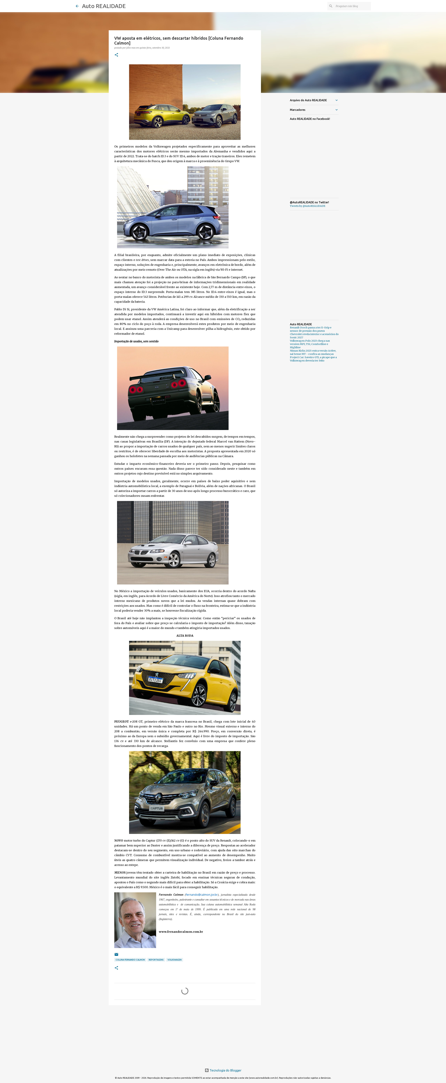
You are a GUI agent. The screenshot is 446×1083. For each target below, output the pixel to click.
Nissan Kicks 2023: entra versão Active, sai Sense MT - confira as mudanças (313, 352)
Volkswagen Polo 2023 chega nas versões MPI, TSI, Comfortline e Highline (310, 344)
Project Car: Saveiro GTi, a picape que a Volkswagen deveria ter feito (313, 359)
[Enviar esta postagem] (116, 956)
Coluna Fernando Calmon (130, 960)
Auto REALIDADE (104, 6)
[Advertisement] (184, 1034)
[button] (116, 55)
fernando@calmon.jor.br (202, 895)
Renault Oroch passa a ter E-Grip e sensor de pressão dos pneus (310, 329)
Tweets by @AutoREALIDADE (307, 206)
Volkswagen (175, 960)
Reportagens (156, 960)
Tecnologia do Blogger (225, 1070)
